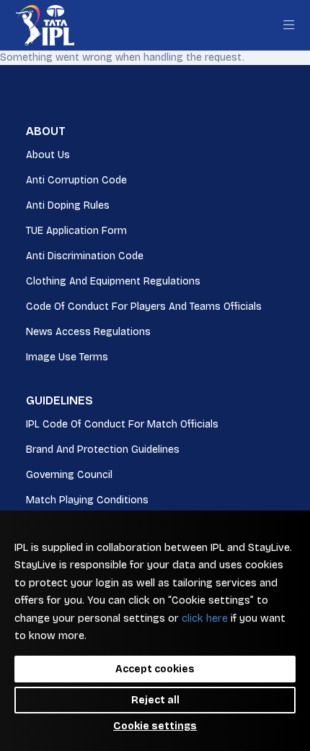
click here (205, 618)
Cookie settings (155, 726)
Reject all (155, 700)
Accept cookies (155, 669)
